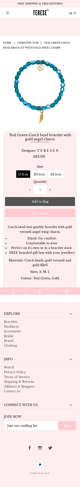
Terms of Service (17, 377)
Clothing (10, 345)
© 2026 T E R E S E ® (40, 473)
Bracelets (11, 322)
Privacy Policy (15, 372)
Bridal (8, 336)
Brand (8, 341)
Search (9, 367)
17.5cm (23, 174)
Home (7, 42)
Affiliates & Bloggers (19, 386)
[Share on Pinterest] (66, 291)
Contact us (12, 391)
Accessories (12, 331)
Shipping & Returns (19, 381)
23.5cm (55, 174)
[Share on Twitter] (39, 291)
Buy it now (40, 213)
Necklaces (11, 326)
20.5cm (39, 174)
